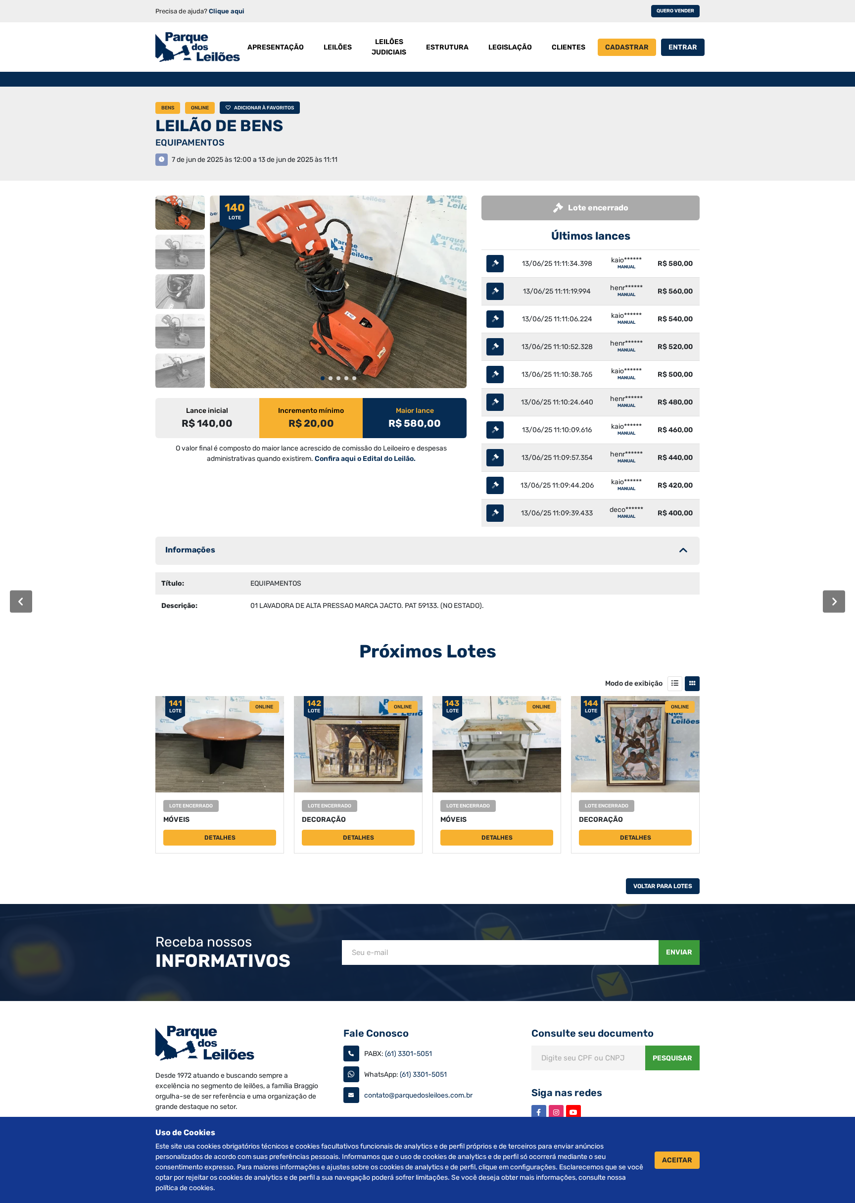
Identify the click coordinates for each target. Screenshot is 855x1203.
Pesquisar (672, 1058)
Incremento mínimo (311, 410)
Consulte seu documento (592, 1033)
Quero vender (675, 11)
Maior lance (415, 410)
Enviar (679, 952)
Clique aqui (226, 11)
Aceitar (677, 1160)
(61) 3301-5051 (408, 1054)
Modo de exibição (634, 683)
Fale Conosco (376, 1033)
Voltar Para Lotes (662, 886)
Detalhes (220, 837)
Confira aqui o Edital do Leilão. (365, 458)
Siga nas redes (566, 1093)
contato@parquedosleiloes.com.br (418, 1095)
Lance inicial (207, 410)
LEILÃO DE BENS (219, 125)
